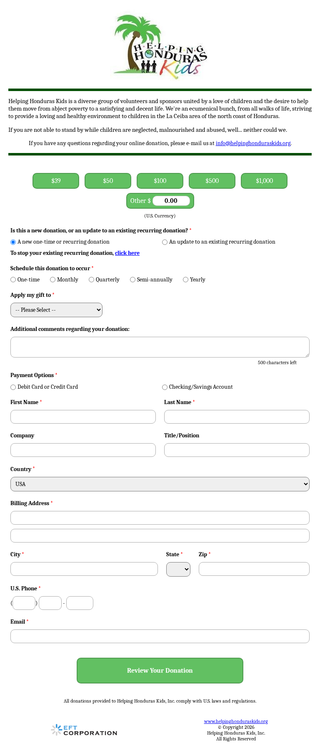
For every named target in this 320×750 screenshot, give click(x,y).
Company (22, 435)
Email (19, 621)
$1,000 (264, 181)
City (17, 554)
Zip (205, 554)
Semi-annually (154, 279)
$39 (56, 181)
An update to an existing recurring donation (222, 241)
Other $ (141, 201)
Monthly (67, 279)
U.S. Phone (25, 588)
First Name (26, 402)
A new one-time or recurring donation (64, 241)
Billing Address (31, 503)
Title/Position (181, 435)
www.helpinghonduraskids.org (236, 721)
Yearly (197, 279)
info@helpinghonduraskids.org (253, 143)
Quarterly (108, 279)
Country (20, 469)
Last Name (179, 402)
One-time (29, 279)
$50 (108, 181)
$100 (160, 181)
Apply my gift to (32, 295)
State (174, 554)
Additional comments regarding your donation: (70, 329)
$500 (212, 181)
